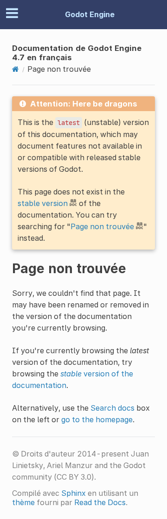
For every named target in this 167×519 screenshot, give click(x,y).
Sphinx (73, 493)
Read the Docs (100, 502)
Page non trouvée (102, 226)
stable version (43, 203)
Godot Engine (90, 14)
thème (23, 502)
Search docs (112, 408)
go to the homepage (97, 419)
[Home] (15, 69)
